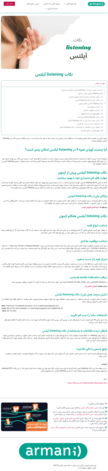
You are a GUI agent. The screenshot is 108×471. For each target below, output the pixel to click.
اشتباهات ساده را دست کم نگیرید (88, 124)
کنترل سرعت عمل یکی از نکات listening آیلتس (84, 120)
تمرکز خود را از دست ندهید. (90, 114)
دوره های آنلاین (71, 4)
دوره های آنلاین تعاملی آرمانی (65, 418)
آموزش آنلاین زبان (90, 286)
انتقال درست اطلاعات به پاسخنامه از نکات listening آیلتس (79, 127)
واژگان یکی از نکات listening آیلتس (87, 100)
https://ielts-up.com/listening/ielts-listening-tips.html (87, 383)
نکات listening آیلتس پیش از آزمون (90, 93)
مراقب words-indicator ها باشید (88, 117)
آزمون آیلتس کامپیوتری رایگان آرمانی (63, 427)
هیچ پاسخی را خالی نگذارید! (90, 130)
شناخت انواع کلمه (94, 107)
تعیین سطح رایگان (32, 4)
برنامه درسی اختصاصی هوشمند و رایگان (84, 414)
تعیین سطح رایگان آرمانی (90, 408)
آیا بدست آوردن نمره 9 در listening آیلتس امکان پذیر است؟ (82, 90)
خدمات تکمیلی (52, 8)
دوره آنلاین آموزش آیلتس (90, 207)
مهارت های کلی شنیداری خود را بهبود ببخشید (84, 97)
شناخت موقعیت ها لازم (92, 110)
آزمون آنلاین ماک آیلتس (51, 4)
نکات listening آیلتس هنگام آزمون (91, 103)
